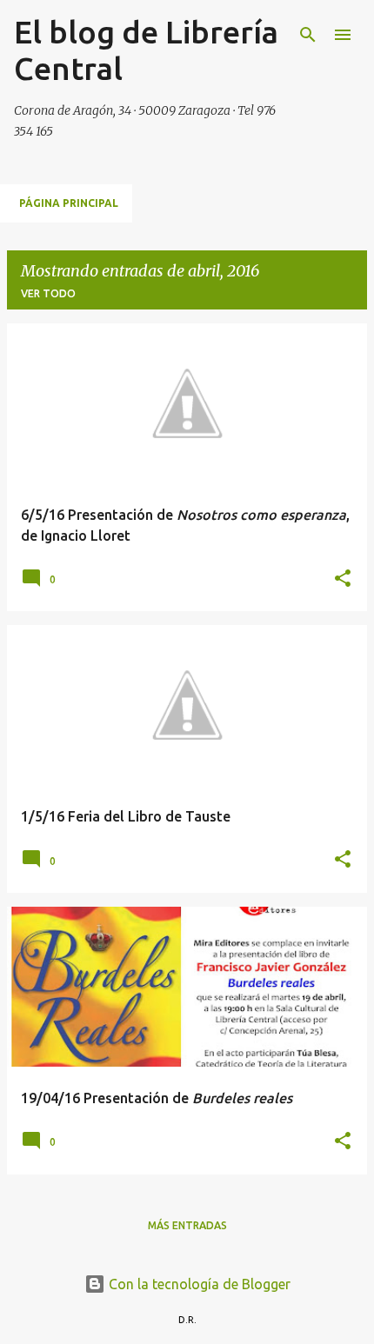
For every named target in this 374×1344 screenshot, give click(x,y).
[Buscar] (307, 35)
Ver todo (48, 293)
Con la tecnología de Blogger (198, 1284)
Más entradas (187, 1225)
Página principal (68, 203)
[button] (342, 579)
